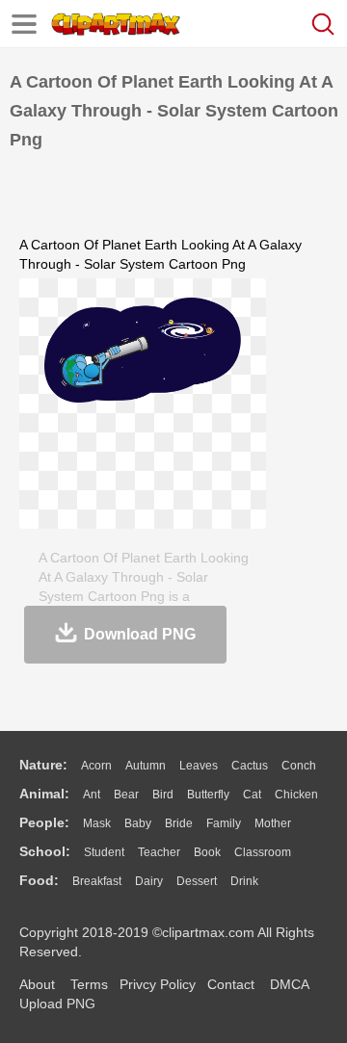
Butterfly (208, 794)
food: (39, 880)
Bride (179, 823)
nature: (43, 764)
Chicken (296, 794)
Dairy (149, 881)
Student (104, 852)
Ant (91, 794)
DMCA (289, 984)
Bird (163, 794)
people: (44, 822)
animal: (44, 793)
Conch (298, 765)
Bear (126, 794)
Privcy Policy (158, 984)
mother (272, 823)
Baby (137, 823)
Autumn (145, 765)
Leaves (198, 765)
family (223, 823)
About (37, 984)
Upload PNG (57, 1003)
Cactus (249, 765)
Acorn (96, 765)
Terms (89, 984)
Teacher (159, 852)
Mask (97, 823)
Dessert (196, 881)
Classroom (262, 852)
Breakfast (96, 881)
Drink (244, 881)
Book (207, 852)
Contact (230, 984)
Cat (252, 794)
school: (44, 851)
